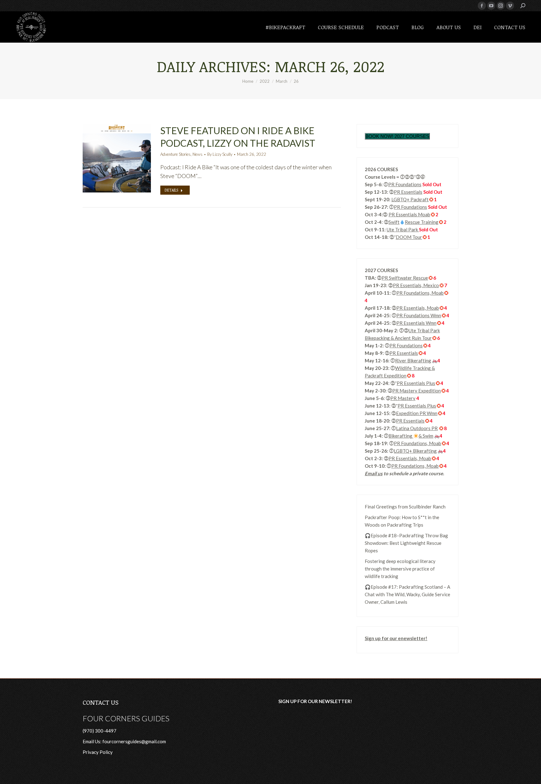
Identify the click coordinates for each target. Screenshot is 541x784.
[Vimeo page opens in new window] (510, 6)
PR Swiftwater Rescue (405, 278)
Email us (374, 473)
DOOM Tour (409, 237)
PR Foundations (404, 184)
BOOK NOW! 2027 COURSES (397, 136)
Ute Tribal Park (403, 229)
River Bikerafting (413, 360)
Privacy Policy (98, 752)
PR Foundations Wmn (418, 315)
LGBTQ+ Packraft (410, 199)
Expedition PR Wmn (416, 413)
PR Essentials (408, 192)
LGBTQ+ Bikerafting (415, 451)
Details (171, 189)
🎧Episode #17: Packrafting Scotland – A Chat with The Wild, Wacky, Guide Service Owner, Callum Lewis (407, 594)
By (219, 154)
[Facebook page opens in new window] (482, 6)
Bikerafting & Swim (411, 436)
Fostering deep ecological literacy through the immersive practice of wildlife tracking (400, 568)
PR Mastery (402, 398)
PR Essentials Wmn (416, 323)
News (198, 154)
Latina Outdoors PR (417, 428)
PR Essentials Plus (416, 383)
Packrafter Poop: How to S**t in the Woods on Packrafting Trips (402, 521)
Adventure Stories (175, 154)
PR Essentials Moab (409, 214)
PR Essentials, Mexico (416, 285)
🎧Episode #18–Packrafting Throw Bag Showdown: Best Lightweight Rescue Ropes (406, 543)
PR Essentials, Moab (417, 308)
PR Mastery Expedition (416, 390)
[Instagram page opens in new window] (501, 6)
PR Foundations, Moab (420, 293)
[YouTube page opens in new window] (491, 6)
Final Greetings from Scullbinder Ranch (405, 506)
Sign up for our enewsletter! (396, 638)
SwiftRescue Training (413, 222)
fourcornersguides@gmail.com (134, 741)
